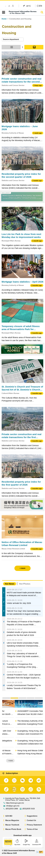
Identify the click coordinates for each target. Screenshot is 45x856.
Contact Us (31, 820)
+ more (38, 760)
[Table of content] (3, 12)
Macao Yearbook (12, 825)
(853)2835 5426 (28, 809)
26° (28, 6)
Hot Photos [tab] (24, 584)
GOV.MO (8, 816)
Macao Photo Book (13, 829)
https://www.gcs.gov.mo (15, 803)
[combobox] (12, 39)
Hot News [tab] (9, 584)
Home (4, 19)
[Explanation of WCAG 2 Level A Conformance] (39, 852)
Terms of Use (32, 829)
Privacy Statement (34, 825)
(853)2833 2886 (12, 809)
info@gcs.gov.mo (12, 806)
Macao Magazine (12, 820)
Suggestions (32, 816)
